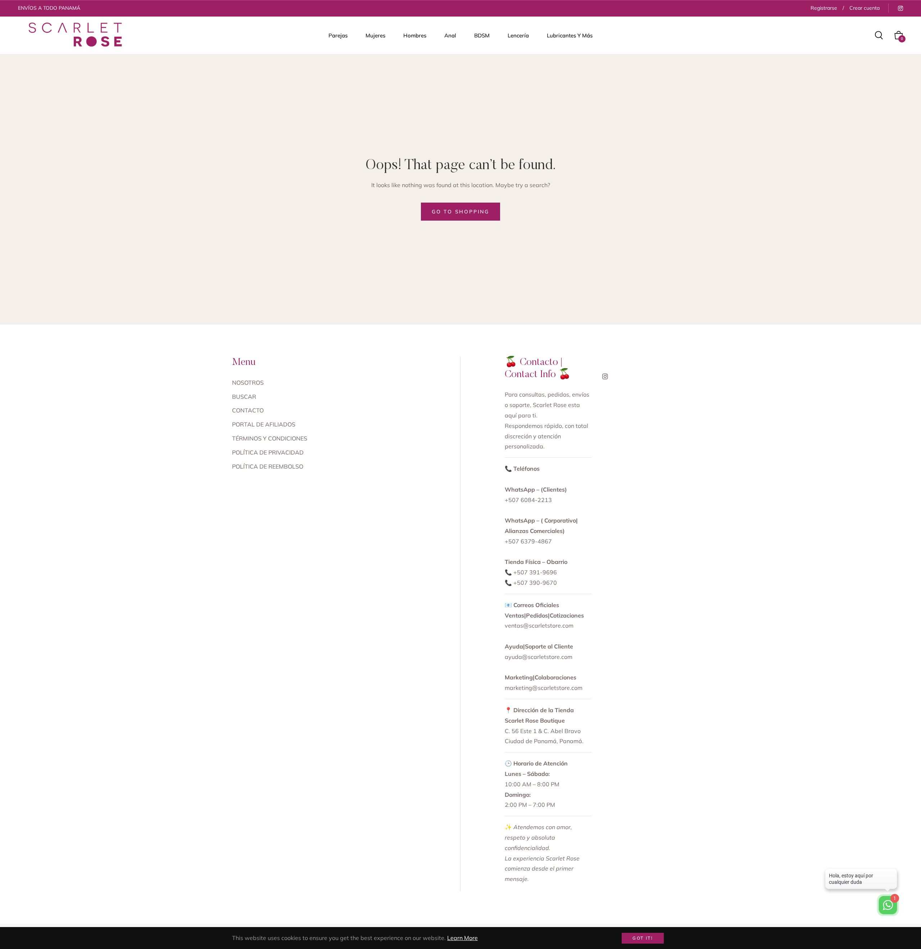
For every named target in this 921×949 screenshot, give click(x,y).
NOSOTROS (248, 382)
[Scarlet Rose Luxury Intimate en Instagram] (900, 8)
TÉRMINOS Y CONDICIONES (269, 438)
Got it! (642, 938)
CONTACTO (248, 410)
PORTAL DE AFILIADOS (263, 424)
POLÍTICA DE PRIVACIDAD (268, 452)
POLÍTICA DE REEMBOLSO (267, 466)
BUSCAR (244, 396)
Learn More (462, 937)
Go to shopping (460, 211)
